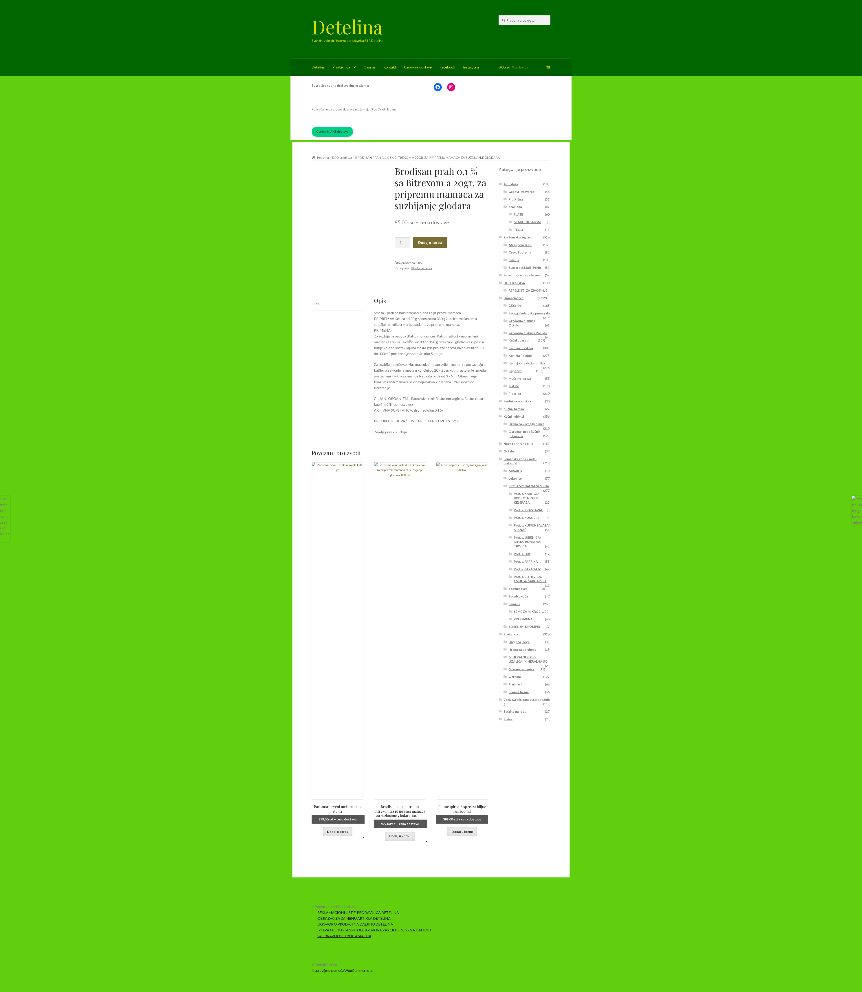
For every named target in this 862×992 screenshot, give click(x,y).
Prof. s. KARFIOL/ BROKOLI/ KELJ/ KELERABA (526, 498)
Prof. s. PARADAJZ (527, 569)
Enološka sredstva (517, 401)
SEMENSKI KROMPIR (524, 626)
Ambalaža (511, 184)
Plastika (515, 393)
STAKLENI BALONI (527, 222)
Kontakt (389, 67)
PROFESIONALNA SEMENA (529, 486)
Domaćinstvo (513, 298)
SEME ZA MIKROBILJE (530, 611)
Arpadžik (515, 471)
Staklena (515, 207)
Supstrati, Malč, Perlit (525, 267)
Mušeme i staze (520, 378)
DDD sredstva (342, 157)
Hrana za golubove (522, 649)
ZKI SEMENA (523, 619)
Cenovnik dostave (418, 67)
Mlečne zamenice (521, 669)
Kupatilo (515, 371)
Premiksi (515, 684)
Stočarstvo (512, 634)
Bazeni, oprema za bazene (522, 275)
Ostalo (514, 386)
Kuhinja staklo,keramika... (528, 363)
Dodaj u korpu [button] (337, 831)
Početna (323, 157)
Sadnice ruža (518, 589)
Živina (508, 719)
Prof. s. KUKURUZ (527, 518)
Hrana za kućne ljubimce (526, 424)
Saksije (514, 260)
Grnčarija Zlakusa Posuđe (528, 333)
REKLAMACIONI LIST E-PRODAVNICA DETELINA (358, 912)
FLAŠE (518, 214)
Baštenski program (518, 237)
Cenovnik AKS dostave (332, 131)
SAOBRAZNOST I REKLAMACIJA (344, 936)
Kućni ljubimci (514, 416)
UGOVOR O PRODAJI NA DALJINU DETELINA (355, 924)
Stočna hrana (519, 692)
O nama (370, 67)
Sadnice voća (518, 596)
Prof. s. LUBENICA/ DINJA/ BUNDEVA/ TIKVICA (527, 542)
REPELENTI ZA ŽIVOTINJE (528, 290)
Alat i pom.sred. (520, 245)
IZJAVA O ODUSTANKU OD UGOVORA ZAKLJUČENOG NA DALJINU (374, 930)
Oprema (515, 677)
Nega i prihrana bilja (518, 443)
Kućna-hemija (514, 409)
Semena (514, 604)
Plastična (516, 199)
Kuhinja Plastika (521, 348)
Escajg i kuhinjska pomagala (529, 313)
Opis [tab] (316, 304)
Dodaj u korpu (430, 242)
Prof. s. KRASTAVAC (528, 510)
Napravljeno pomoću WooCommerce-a (342, 970)
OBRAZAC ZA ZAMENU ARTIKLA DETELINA (354, 918)
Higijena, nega (519, 642)
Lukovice (515, 478)
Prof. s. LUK (522, 554)
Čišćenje (515, 305)
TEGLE (519, 229)
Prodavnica (341, 67)
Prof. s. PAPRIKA (526, 561)
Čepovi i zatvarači (522, 192)
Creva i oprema (520, 252)
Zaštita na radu (515, 711)
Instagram (471, 67)
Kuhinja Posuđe (520, 355)
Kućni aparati (519, 340)
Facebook (447, 67)
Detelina (347, 26)
